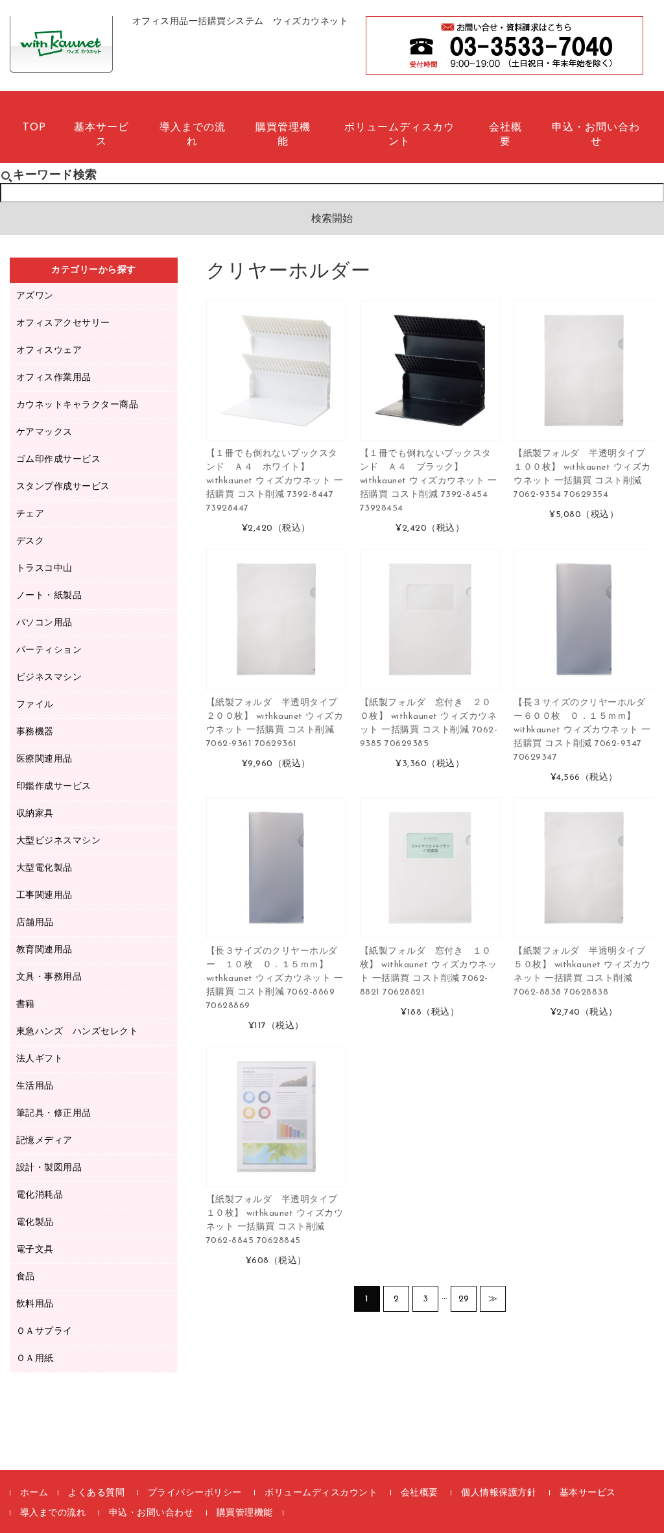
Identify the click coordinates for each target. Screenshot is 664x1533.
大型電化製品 (44, 868)
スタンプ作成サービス (63, 487)
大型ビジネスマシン (58, 841)
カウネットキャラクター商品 (77, 405)
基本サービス (101, 135)
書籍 (25, 1004)
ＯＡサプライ (44, 1331)
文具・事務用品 (49, 977)
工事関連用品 (44, 895)
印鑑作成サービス (53, 786)
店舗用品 (35, 923)
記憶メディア (44, 1141)
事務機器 (35, 732)
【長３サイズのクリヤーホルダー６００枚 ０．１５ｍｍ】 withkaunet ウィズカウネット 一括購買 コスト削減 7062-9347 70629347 (582, 730)
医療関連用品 (44, 759)
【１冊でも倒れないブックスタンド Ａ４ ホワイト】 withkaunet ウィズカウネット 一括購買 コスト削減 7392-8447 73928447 (275, 481)
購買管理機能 (283, 135)
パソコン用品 (44, 623)
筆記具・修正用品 (53, 1113)
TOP (34, 128)
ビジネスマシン (49, 677)
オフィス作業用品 (53, 378)
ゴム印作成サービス (58, 460)
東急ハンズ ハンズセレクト (77, 1032)
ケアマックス (44, 432)
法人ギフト (40, 1059)
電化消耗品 (40, 1195)
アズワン (35, 296)
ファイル (35, 705)
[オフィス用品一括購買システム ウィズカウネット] (61, 58)
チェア (30, 514)
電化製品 (35, 1222)
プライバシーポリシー (195, 1493)
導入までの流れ (193, 135)
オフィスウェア (49, 351)
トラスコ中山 (44, 568)
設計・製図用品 (49, 1168)
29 (463, 1299)
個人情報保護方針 (498, 1493)
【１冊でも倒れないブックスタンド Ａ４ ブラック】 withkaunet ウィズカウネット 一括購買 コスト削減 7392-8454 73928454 (428, 481)
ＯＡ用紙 (35, 1359)
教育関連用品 (44, 950)
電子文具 (35, 1250)
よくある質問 (96, 1493)
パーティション (49, 650)
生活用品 (35, 1086)
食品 (25, 1277)
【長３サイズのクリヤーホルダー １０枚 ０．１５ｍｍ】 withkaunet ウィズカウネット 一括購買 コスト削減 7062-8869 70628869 (275, 979)
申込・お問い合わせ (596, 135)
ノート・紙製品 (49, 596)
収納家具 (35, 814)
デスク (30, 541)
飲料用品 (35, 1304)
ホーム (34, 1493)
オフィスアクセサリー (63, 323)
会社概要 (505, 135)
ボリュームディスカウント (399, 135)
